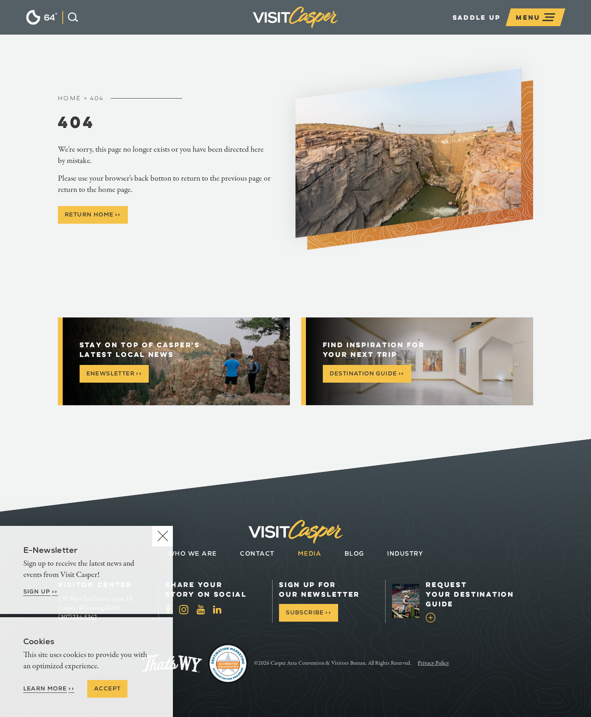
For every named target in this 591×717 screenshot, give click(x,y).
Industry (405, 553)
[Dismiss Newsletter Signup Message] (162, 536)
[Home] (338, 29)
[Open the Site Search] (70, 17)
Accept (107, 688)
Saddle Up (477, 17)
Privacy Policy (433, 663)
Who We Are (192, 553)
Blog (354, 553)
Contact (257, 553)
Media (310, 553)
